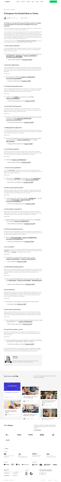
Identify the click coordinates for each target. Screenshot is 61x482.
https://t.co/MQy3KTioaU (25, 321)
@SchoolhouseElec (16, 237)
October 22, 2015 (27, 59)
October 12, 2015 (29, 344)
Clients (33, 1)
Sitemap (56, 480)
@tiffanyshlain (12, 280)
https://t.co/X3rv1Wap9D (24, 280)
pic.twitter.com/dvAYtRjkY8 (13, 78)
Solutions (28, 1)
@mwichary (37, 178)
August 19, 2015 (28, 143)
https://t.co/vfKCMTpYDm (19, 159)
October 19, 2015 (29, 241)
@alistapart (19, 55)
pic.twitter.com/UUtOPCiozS (13, 120)
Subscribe (42, 473)
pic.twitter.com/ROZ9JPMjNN (14, 57)
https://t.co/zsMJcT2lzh (31, 179)
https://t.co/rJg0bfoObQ (28, 77)
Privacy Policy (43, 480)
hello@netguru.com (6, 475)
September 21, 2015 (29, 223)
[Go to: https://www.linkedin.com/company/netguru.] (17, 475)
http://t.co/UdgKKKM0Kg (29, 237)
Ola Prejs (8, 17)
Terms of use (50, 480)
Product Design (11, 170)
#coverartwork (15, 199)
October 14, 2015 (30, 203)
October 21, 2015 (26, 81)
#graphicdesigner (25, 199)
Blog (5, 9)
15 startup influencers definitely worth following (26, 40)
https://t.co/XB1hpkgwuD (13, 98)
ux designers (6, 250)
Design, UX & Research (11, 9)
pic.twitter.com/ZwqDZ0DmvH (14, 239)
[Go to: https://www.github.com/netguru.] (15, 475)
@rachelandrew (10, 55)
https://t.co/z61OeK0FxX (30, 55)
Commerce (23, 1)
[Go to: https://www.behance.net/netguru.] (13, 475)
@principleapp (10, 141)
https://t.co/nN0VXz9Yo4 (13, 259)
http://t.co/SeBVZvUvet (23, 140)
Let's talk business (37, 430)
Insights (41, 1)
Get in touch (53, 1)
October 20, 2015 (30, 101)
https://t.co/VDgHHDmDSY (21, 221)
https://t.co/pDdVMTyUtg (24, 118)
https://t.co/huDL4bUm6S (28, 259)
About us (37, 1)
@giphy (17, 97)
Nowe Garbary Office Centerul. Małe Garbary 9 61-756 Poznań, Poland (8, 473)
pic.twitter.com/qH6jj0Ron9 (13, 201)
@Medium (18, 178)
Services (18, 1)
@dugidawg (32, 198)
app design (14, 252)
